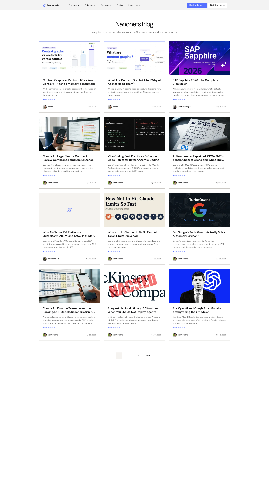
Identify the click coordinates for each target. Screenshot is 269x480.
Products (73, 5)
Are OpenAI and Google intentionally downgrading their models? (197, 310)
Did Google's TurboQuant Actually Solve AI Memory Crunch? (199, 234)
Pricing (120, 5)
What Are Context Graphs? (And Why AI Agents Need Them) (134, 82)
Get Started (216, 5)
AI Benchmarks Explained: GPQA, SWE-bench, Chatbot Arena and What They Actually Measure (198, 158)
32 (139, 355)
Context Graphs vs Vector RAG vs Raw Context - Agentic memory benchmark (69, 82)
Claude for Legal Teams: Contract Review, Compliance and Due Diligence (68, 158)
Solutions (89, 5)
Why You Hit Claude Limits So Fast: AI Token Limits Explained (132, 234)
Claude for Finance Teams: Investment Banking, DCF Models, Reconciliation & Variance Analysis (68, 310)
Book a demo (195, 5)
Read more (48, 99)
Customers (106, 5)
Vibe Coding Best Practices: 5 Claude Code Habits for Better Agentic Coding (133, 158)
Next (148, 355)
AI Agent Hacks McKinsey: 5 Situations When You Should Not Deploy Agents (133, 310)
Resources (133, 5)
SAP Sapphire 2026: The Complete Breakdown (195, 82)
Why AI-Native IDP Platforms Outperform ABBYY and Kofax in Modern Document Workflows (69, 234)
